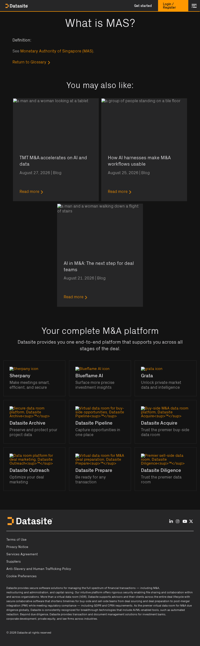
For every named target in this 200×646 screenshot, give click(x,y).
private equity (46, 618)
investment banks (153, 614)
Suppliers (13, 561)
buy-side (85, 601)
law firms (68, 618)
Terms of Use (16, 539)
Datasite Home (17, 6)
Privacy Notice (17, 547)
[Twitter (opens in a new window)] (191, 521)
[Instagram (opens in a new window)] (178, 521)
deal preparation (159, 601)
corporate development (21, 618)
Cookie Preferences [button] (21, 576)
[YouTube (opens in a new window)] (184, 521)
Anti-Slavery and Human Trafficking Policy (38, 569)
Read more (29, 192)
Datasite (11, 587)
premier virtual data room (159, 605)
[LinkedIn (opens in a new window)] (171, 521)
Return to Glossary (29, 62)
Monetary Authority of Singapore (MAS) (56, 51)
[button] (143, 6)
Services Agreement (22, 554)
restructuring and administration (27, 592)
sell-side (103, 601)
